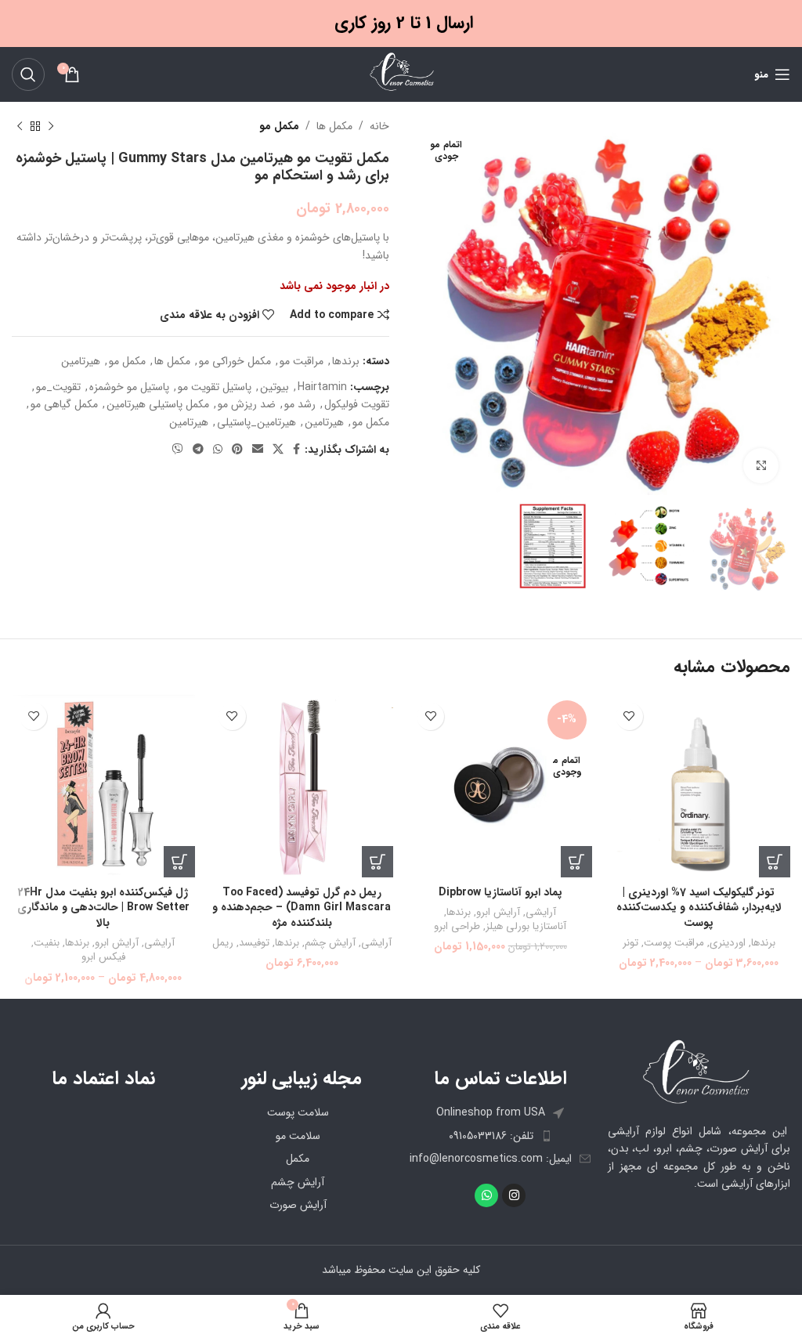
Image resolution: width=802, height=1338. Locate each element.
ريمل (222, 943)
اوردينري (728, 943)
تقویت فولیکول (356, 404)
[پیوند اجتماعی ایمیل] (257, 450)
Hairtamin (322, 387)
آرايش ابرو (498, 913)
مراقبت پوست (674, 943)
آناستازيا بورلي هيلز (526, 927)
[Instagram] (514, 1195)
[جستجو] (28, 74)
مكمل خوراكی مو (235, 361)
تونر (630, 943)
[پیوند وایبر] (178, 450)
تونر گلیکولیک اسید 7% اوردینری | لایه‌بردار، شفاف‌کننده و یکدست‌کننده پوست (699, 907)
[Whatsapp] (486, 1195)
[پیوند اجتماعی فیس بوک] (296, 450)
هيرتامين (324, 422)
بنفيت (47, 943)
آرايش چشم (330, 943)
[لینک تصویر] (699, 1071)
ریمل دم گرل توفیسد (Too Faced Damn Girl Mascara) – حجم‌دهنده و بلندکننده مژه (301, 907)
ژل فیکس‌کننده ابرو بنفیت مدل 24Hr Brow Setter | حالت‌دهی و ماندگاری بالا (103, 907)
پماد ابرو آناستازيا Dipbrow (500, 892)
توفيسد (254, 943)
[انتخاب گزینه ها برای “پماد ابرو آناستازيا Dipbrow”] (576, 861)
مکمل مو (279, 126)
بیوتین (274, 387)
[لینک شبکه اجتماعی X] (278, 450)
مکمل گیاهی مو (64, 404)
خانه (379, 126)
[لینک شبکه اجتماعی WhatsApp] (217, 450)
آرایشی (541, 913)
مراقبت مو (301, 361)
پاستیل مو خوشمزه (129, 387)
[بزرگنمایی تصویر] (761, 465)
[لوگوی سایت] (401, 73)
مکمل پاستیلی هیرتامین (158, 404)
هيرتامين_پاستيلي (256, 422)
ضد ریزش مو (247, 404)
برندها (345, 361)
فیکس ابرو (103, 957)
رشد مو (300, 404)
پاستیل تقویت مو (214, 387)
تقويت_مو (58, 387)
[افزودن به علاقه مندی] (629, 716)
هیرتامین (80, 361)
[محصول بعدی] (19, 126)
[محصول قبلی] (51, 126)
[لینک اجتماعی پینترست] (237, 450)
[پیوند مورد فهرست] (500, 1136)
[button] (377, 861)
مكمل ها (334, 126)
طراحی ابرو (457, 927)
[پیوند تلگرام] (198, 450)
